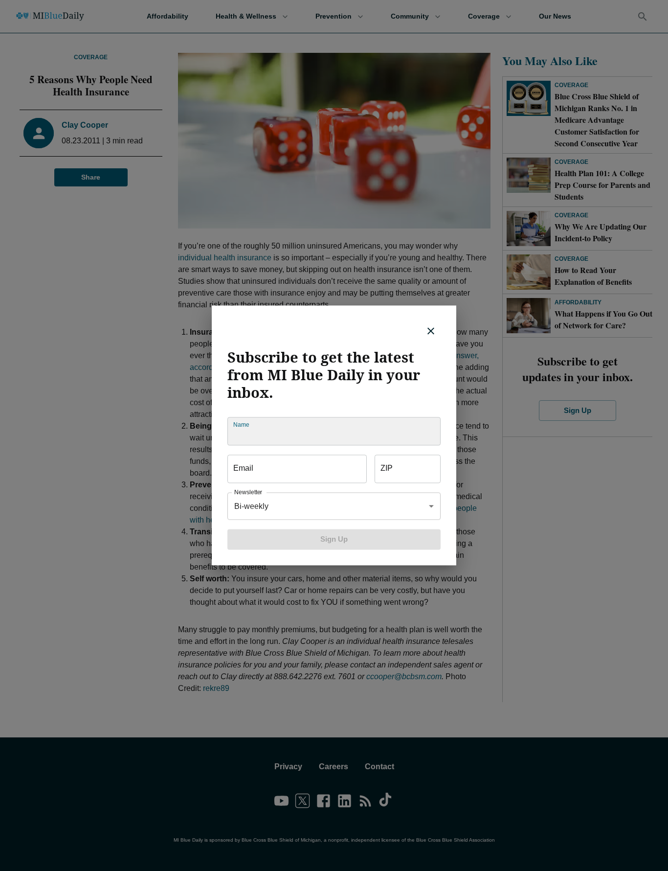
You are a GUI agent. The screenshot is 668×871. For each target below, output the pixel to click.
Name (241, 425)
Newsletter (248, 492)
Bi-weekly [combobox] (251, 506)
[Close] (431, 331)
